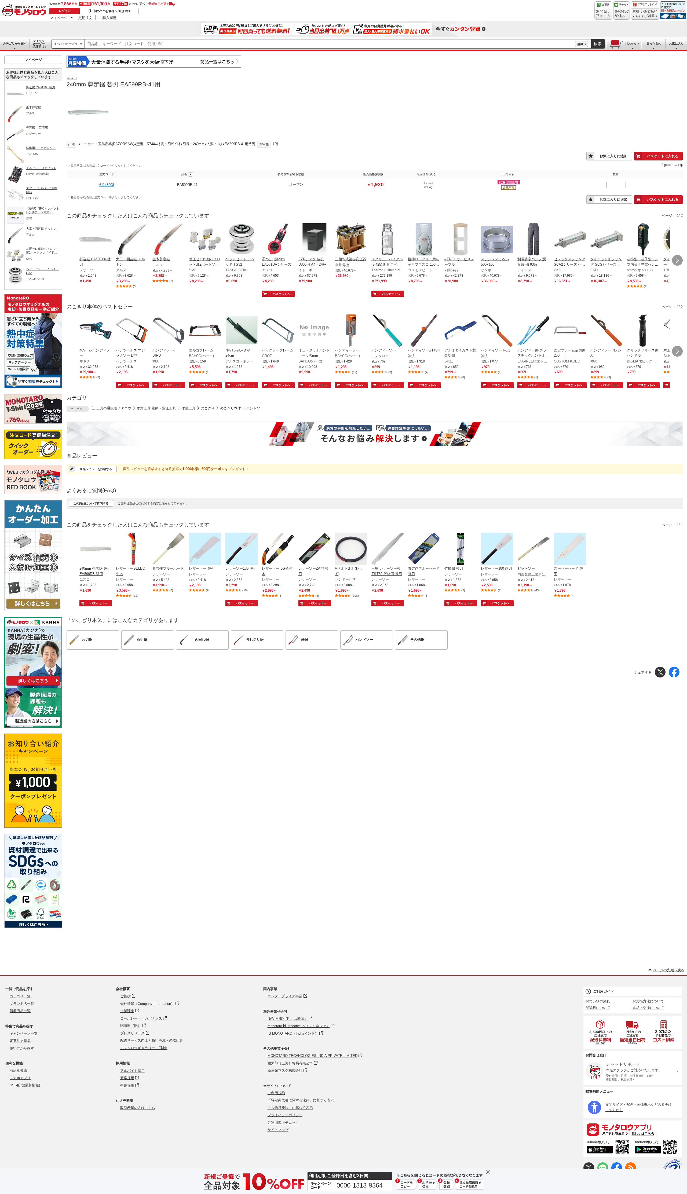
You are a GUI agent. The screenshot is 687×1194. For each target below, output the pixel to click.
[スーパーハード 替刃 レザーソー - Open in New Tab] (570, 549)
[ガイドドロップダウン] (645, 14)
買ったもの (653, 43)
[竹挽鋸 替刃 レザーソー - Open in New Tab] (460, 549)
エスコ (72, 78)
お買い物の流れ (598, 1001)
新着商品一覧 (20, 1011)
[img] (25, 10)
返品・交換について (648, 1008)
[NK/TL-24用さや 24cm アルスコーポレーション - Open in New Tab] (241, 331)
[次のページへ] (677, 260)
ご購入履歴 (107, 18)
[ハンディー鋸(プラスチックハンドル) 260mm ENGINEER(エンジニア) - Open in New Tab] (533, 331)
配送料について (598, 1008)
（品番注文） (39, 43)
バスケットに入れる (662, 156)
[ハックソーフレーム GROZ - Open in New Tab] (278, 331)
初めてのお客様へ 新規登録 (112, 11)
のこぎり (208, 408)
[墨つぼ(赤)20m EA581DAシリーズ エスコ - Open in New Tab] (278, 240)
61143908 (106, 185)
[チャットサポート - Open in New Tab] (621, 10)
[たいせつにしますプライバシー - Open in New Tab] (672, 1168)
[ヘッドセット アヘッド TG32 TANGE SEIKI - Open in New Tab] (241, 240)
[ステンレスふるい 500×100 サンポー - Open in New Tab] (497, 240)
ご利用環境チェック (283, 1122)
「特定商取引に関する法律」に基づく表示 (301, 1100)
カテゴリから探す (15, 43)
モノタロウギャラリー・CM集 (143, 1048)
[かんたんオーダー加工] (33, 609)
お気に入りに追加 (613, 156)
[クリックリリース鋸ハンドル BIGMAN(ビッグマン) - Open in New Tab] (643, 331)
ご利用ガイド (603, 991)
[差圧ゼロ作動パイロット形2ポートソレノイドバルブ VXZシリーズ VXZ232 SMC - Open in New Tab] (205, 240)
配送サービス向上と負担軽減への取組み (151, 1040)
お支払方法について (648, 1001)
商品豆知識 (18, 1070)
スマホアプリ (20, 1078)
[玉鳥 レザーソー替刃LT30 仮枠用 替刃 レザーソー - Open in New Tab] (387, 549)
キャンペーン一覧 (24, 1033)
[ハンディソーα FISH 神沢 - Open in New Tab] (424, 331)
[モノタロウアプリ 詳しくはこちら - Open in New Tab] (632, 1129)
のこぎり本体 (230, 408)
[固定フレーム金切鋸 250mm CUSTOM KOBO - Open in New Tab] (570, 331)
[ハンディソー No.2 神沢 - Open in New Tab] (497, 331)
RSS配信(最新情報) (25, 1085)
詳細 (580, 44)
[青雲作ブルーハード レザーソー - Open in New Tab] (168, 549)
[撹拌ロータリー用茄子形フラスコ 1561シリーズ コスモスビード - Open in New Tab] (424, 240)
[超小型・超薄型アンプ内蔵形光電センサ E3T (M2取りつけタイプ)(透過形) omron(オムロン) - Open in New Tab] (643, 240)
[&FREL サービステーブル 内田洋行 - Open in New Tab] (460, 240)
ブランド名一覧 (22, 1004)
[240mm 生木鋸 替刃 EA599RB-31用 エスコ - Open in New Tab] (95, 549)
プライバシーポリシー (285, 1115)
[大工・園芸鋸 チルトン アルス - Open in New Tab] (132, 240)
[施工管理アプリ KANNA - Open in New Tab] (33, 685)
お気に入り (676, 43)
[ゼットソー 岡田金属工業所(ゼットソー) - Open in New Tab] (533, 549)
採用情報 (123, 1063)
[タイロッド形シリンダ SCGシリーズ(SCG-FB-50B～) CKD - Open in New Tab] (606, 240)
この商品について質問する (91, 503)
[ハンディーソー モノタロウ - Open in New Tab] (387, 331)
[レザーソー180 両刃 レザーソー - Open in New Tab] (497, 549)
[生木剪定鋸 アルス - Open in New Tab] (168, 240)
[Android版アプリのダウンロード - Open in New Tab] (657, 1147)
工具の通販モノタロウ (113, 408)
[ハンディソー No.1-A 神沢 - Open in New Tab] (606, 331)
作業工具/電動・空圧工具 (156, 408)
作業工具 (188, 408)
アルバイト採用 (132, 1071)
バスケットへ (281, 293)
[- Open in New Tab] (601, 1032)
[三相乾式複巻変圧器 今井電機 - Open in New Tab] (351, 240)
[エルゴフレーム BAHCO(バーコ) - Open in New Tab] (205, 331)
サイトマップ (278, 1130)
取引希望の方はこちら (137, 1108)
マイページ (58, 18)
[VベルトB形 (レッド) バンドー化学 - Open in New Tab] (351, 549)
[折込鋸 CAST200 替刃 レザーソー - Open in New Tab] (95, 240)
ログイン (65, 10)
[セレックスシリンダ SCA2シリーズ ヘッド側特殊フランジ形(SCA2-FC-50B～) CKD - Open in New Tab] (570, 240)
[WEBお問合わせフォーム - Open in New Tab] (603, 10)
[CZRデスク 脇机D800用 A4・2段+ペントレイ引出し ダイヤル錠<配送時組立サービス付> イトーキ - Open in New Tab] (314, 240)
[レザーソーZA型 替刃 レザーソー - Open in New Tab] (314, 549)
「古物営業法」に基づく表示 (290, 1108)
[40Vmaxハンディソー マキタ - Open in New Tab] (95, 331)
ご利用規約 (276, 1093)
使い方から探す (22, 1048)
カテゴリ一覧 (20, 996)
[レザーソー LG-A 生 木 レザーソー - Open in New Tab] (278, 549)
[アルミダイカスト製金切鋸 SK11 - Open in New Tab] (460, 331)
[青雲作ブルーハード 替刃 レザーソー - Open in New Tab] (424, 549)
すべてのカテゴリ (66, 43)
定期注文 (85, 18)
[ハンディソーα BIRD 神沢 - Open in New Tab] (168, 331)
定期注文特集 (20, 1041)
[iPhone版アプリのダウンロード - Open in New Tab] (608, 1147)
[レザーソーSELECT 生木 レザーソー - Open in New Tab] (132, 549)
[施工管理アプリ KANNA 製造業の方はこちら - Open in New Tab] (33, 726)
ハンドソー (255, 408)
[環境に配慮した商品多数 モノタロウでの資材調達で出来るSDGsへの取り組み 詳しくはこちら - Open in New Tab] (33, 926)
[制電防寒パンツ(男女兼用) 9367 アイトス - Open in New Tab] (533, 240)
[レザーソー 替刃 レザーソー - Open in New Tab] (205, 549)
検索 (598, 44)
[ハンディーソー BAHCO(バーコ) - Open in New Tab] (351, 331)
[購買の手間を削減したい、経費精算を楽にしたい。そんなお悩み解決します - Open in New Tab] (375, 434)
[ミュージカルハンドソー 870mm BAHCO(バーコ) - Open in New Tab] (314, 331)
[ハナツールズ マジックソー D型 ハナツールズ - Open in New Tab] (132, 331)
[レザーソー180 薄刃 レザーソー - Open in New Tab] (241, 549)
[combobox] (330, 44)
